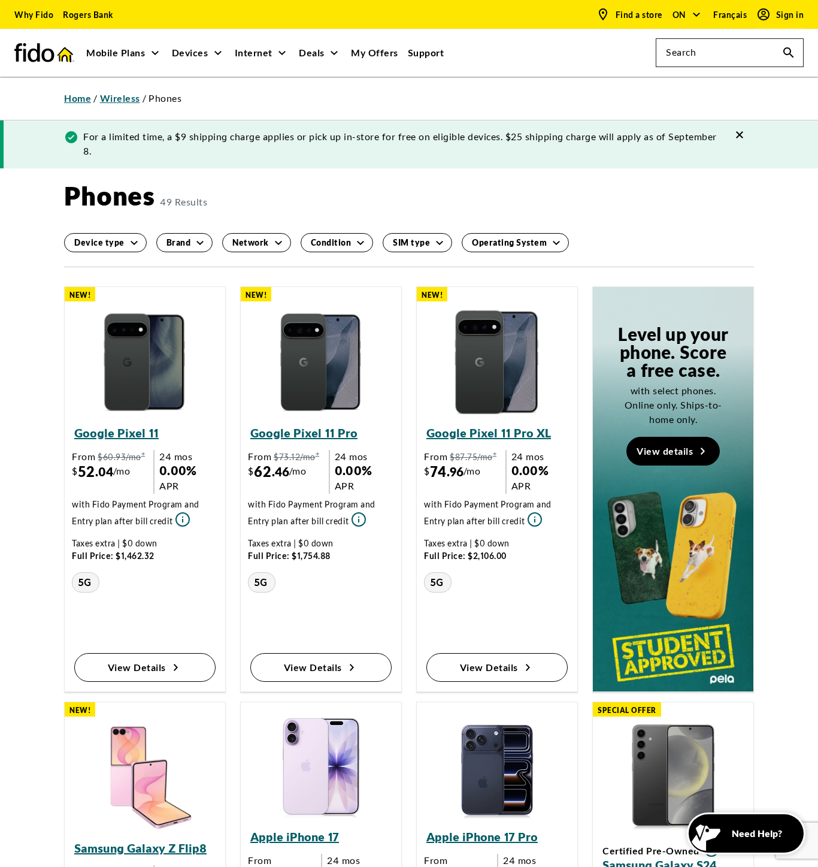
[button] (687, 14)
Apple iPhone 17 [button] (294, 837)
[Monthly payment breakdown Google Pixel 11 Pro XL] (533, 518)
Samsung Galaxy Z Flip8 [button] (140, 848)
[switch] (731, 15)
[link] (34, 14)
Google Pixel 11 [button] (116, 433)
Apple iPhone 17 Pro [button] (482, 837)
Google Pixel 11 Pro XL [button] (488, 433)
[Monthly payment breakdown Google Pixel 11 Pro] (357, 518)
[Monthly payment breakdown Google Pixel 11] (181, 518)
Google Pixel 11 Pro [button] (304, 433)
